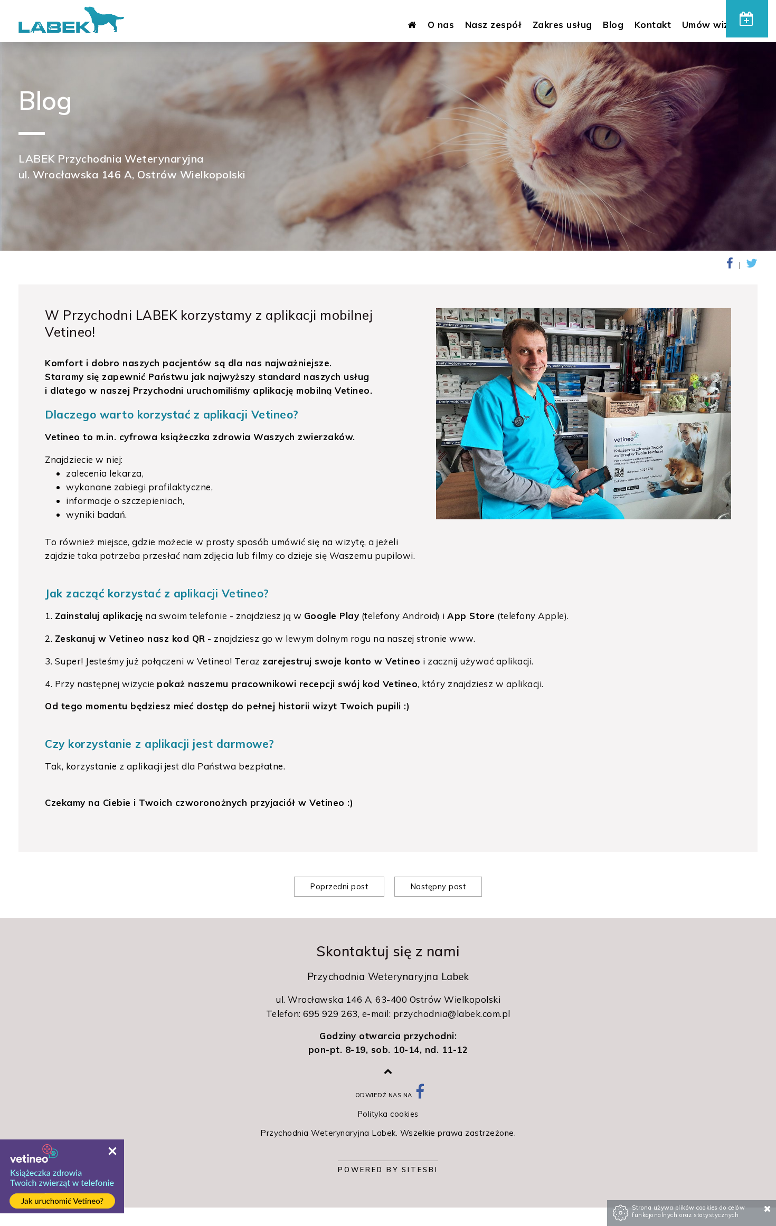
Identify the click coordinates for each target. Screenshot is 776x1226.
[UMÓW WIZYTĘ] (747, 18)
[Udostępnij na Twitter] (750, 265)
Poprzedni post (339, 886)
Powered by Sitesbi (388, 1169)
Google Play (331, 615)
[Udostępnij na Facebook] (733, 265)
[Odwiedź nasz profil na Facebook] (420, 1095)
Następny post (438, 886)
